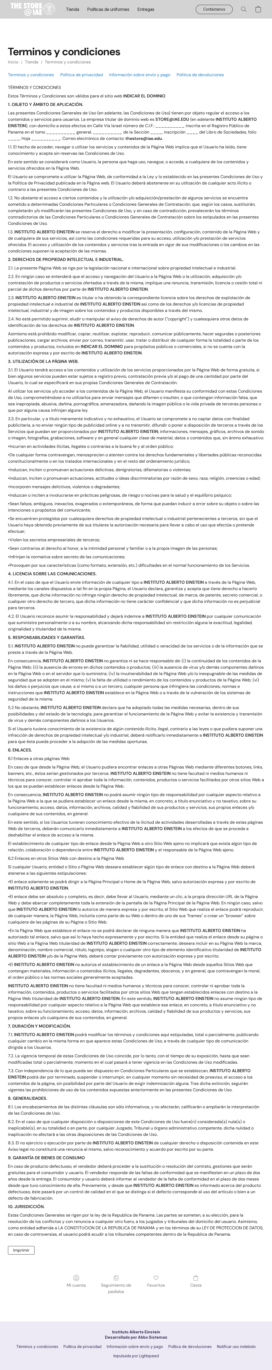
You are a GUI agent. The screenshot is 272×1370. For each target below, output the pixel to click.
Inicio (13, 62)
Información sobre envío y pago (139, 75)
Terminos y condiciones (68, 62)
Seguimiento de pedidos (116, 1288)
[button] (33, 9)
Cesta (196, 1285)
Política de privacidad (81, 75)
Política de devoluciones (200, 75)
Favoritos (156, 1285)
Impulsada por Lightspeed (136, 1356)
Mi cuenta (76, 1285)
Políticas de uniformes (108, 9)
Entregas (145, 9)
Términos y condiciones (37, 1346)
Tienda (72, 9)
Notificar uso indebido (236, 1346)
